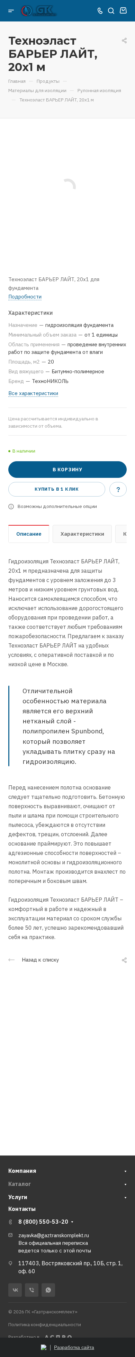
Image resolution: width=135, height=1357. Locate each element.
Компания (22, 1170)
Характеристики (82, 533)
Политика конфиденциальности (44, 1324)
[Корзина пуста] (123, 10)
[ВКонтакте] (15, 1290)
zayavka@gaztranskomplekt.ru (53, 1235)
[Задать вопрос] (118, 489)
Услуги (17, 1197)
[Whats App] (48, 1290)
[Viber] (31, 1290)
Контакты (22, 1208)
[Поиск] (111, 11)
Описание (29, 533)
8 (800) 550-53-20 (43, 1221)
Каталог (19, 1183)
